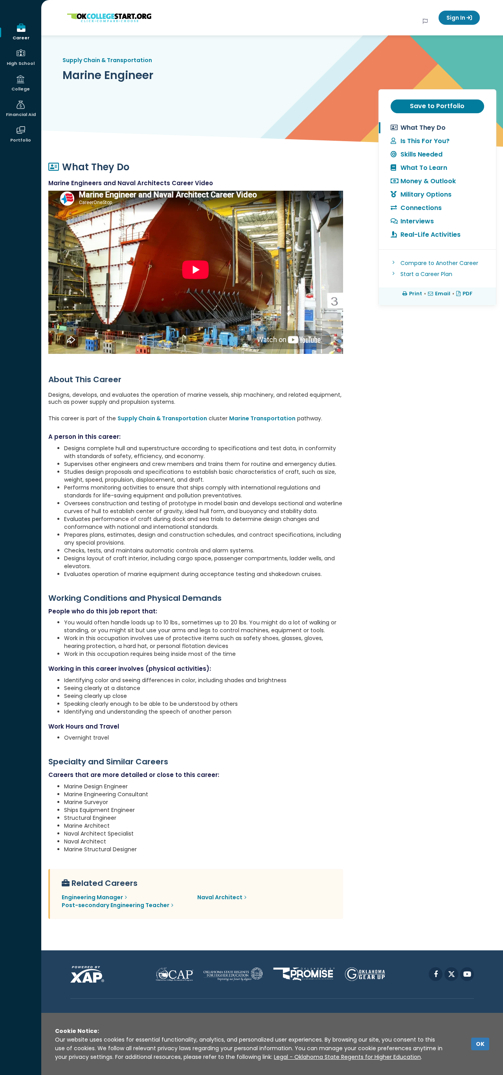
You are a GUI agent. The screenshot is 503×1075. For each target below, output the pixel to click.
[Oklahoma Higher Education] (233, 974)
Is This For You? (425, 140)
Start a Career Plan (426, 274)
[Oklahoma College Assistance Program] (174, 974)
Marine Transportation (262, 418)
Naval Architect (219, 897)
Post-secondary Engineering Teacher (115, 905)
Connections (421, 207)
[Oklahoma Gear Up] (365, 974)
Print (415, 293)
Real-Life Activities (430, 234)
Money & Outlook (428, 181)
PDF (467, 293)
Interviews (417, 221)
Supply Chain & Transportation (107, 60)
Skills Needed (421, 154)
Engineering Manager (92, 897)
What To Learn (423, 167)
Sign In (456, 18)
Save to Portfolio (437, 105)
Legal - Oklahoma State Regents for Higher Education (347, 1057)
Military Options (426, 194)
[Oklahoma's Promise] (304, 974)
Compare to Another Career (439, 263)
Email (442, 293)
